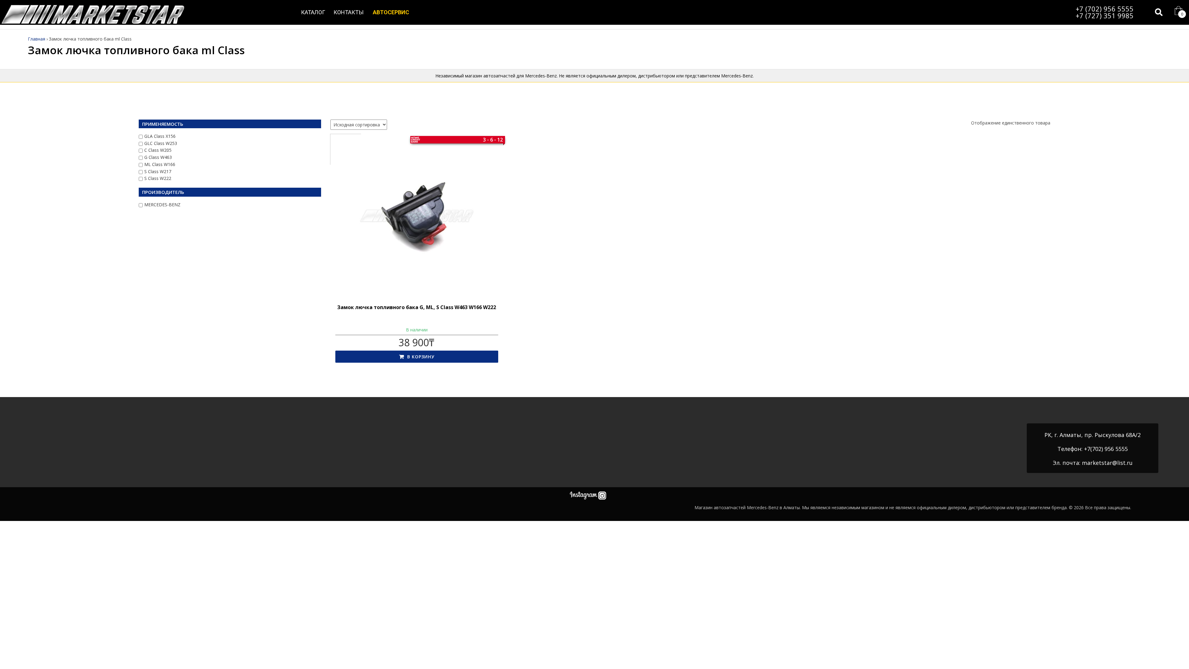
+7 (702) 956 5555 (1105, 8)
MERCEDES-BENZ (162, 205)
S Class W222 (157, 178)
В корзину (420, 357)
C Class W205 (158, 150)
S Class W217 (157, 171)
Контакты (348, 12)
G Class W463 (158, 157)
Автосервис (391, 12)
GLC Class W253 (160, 143)
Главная (36, 39)
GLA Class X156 (160, 136)
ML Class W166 (159, 164)
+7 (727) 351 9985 (1105, 15)
